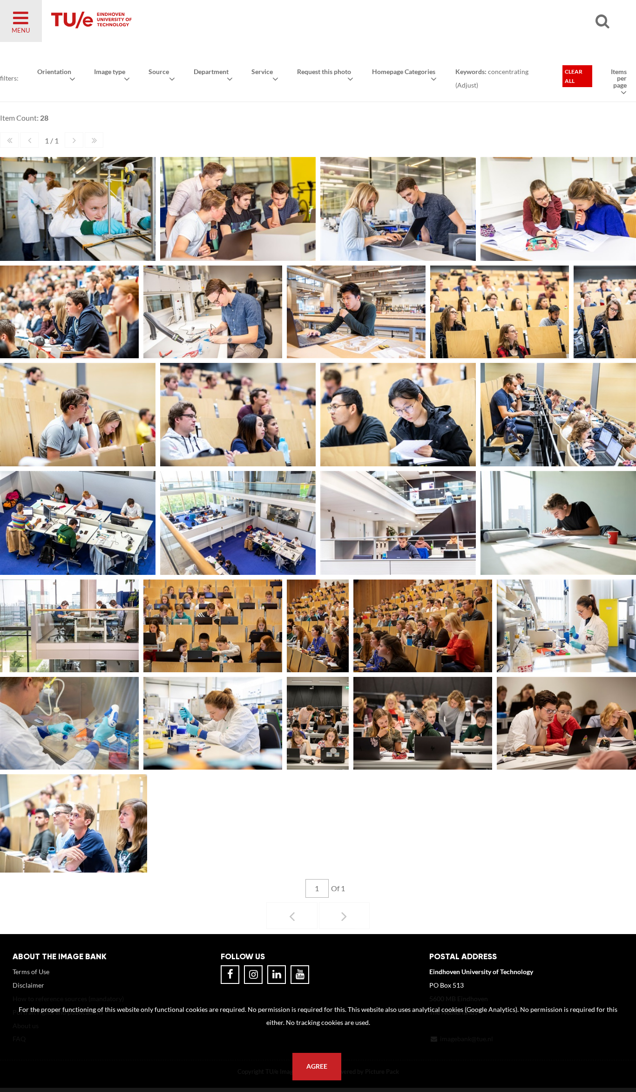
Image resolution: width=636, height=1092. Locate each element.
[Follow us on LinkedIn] (276, 974)
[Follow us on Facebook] (230, 974)
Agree (316, 1066)
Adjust (466, 85)
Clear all (573, 76)
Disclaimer (28, 985)
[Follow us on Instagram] (253, 974)
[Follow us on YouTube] (300, 974)
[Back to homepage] (158, 21)
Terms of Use (31, 972)
